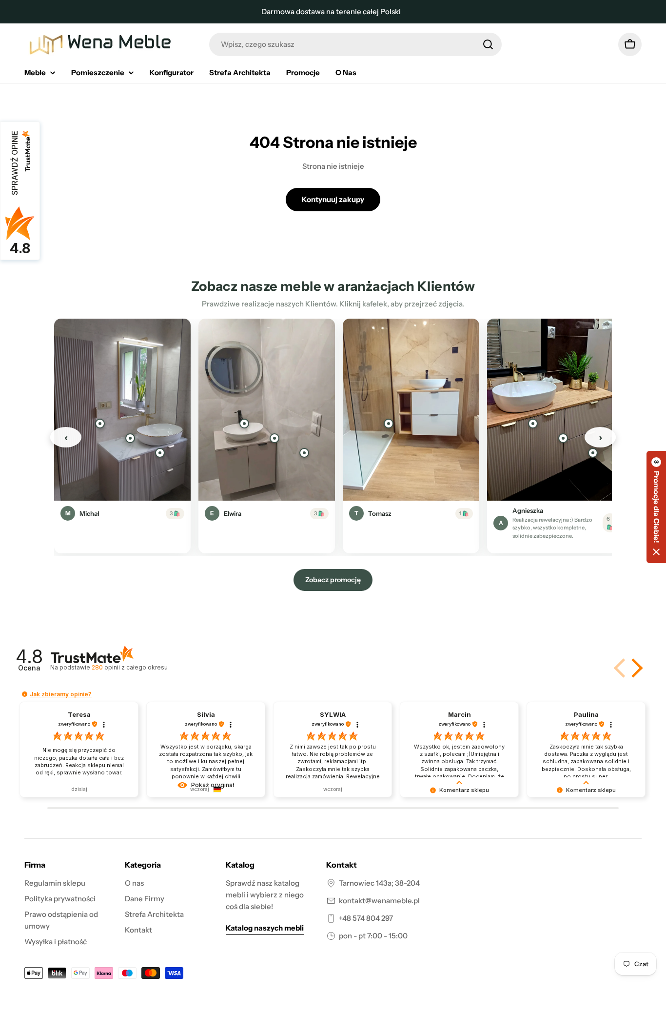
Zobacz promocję (333, 579)
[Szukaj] (488, 44)
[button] (635, 668)
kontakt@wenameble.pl (379, 900)
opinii (129, 667)
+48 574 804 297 (366, 918)
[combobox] (355, 44)
